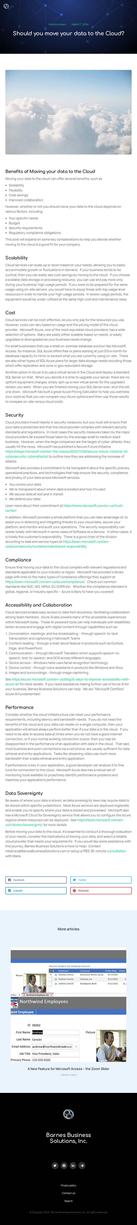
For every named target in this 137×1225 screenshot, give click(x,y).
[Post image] (68, 1004)
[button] (12, 6)
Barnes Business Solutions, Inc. (68, 1138)
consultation (116, 851)
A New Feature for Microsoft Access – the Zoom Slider (68, 1069)
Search (68, 1201)
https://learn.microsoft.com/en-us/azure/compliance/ (45, 582)
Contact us (68, 1193)
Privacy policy (68, 1185)
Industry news (57, 24)
